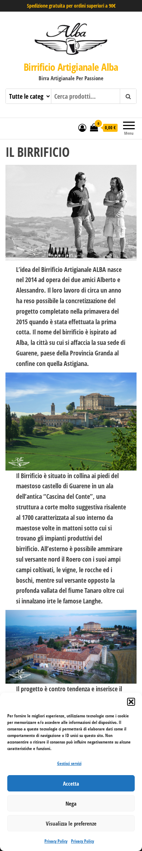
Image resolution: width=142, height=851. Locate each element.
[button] (131, 701)
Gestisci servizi (69, 763)
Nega (71, 803)
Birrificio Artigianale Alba (71, 67)
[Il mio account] (82, 127)
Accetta (71, 783)
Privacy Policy (55, 841)
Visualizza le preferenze (71, 823)
